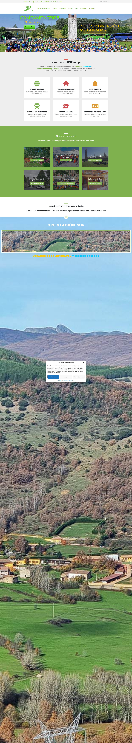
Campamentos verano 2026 (43, 8)
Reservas (70, 8)
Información (63, 8)
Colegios (55, 8)
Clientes (84, 8)
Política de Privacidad (69, 380)
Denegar (66, 377)
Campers (93, 8)
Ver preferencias (78, 377)
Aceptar (53, 377)
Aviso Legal (60, 380)
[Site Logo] (28, 8)
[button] (84, 362)
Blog (76, 8)
